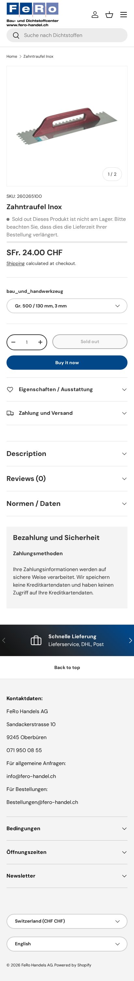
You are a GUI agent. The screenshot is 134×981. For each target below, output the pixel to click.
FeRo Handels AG (37, 965)
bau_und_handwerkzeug (35, 291)
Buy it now (67, 362)
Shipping (16, 263)
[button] (109, 14)
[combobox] (67, 35)
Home (12, 56)
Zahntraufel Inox (38, 56)
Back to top (67, 667)
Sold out (90, 341)
